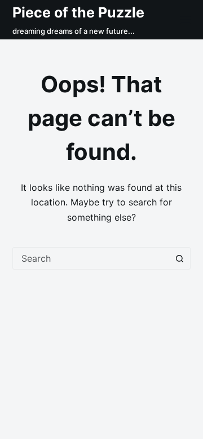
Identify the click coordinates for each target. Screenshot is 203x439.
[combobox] (91, 258)
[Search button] (179, 258)
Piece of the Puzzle (78, 12)
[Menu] (185, 20)
